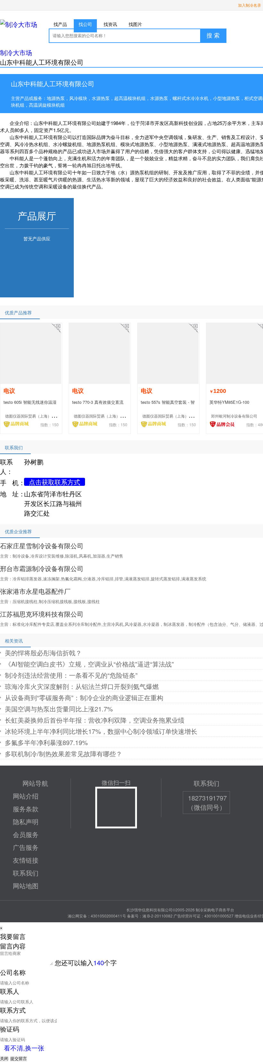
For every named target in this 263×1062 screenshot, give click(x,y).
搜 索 (213, 35)
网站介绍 (25, 796)
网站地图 (25, 885)
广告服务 (25, 847)
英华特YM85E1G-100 (229, 402)
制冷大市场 (16, 52)
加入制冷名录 (249, 5)
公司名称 (13, 972)
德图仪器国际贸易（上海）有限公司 (36, 416)
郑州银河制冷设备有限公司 (234, 416)
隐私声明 (25, 821)
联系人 (9, 991)
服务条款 (25, 808)
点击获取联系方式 (54, 482)
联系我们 (25, 872)
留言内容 (13, 945)
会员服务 (25, 834)
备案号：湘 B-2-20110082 (150, 915)
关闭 (4, 1058)
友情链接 (25, 860)
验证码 (9, 1028)
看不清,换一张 (24, 1047)
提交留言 (18, 1058)
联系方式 (13, 1010)
